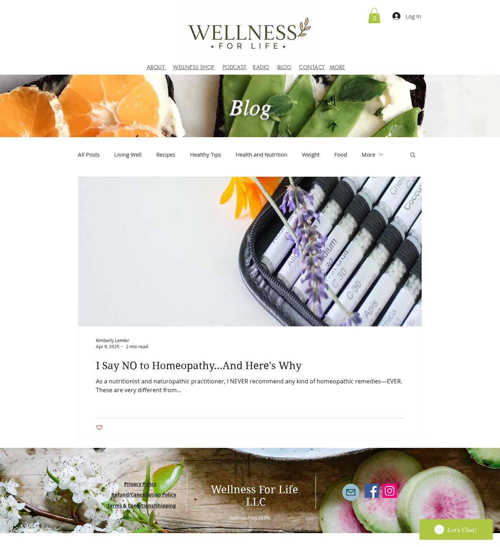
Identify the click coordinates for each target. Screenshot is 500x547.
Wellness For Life (254, 489)
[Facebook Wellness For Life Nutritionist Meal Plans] (372, 491)
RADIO (261, 67)
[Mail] (350, 492)
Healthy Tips (205, 154)
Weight (311, 154)
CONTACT (312, 67)
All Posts (89, 154)
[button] (374, 15)
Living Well (128, 154)
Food (340, 154)
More (368, 154)
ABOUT (157, 67)
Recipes (165, 154)
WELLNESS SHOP (193, 67)
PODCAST (235, 67)
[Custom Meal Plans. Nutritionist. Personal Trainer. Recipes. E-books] (390, 491)
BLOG (284, 67)
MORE (337, 67)
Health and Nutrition (261, 154)
